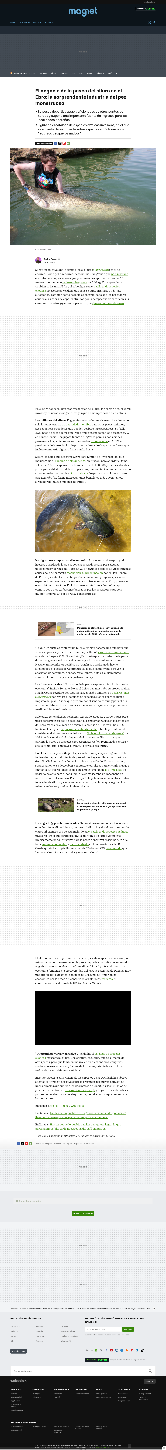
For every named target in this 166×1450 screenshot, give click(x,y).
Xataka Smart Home (16, 1405)
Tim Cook (43, 73)
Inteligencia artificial (69, 1336)
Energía (39, 1331)
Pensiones (64, 73)
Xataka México (17, 1426)
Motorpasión (101, 1393)
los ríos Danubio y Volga (80, 1090)
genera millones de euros (108, 303)
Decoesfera (122, 1397)
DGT (73, 73)
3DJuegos (36, 1393)
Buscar (150, 1371)
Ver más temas (18, 1351)
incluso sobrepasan (74, 282)
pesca (79, 1143)
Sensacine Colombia (58, 1431)
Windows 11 (66, 1341)
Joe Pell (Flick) (59, 1105)
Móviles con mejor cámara (101, 1308)
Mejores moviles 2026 (38, 1308)
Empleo (39, 1341)
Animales (90, 1143)
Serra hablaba (79, 473)
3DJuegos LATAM (39, 1426)
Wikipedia (77, 1105)
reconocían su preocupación (85, 573)
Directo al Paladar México (82, 1427)
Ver (84, 1213)
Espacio (64, 1326)
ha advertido (114, 848)
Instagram (117, 1350)
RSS (127, 1350)
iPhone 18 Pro (121, 1308)
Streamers (25, 22)
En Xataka (80, 625)
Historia (48, 22)
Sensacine (58, 1393)
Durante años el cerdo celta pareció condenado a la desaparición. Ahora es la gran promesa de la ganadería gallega (102, 806)
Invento (90, 73)
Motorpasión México (101, 1427)
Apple (13, 1336)
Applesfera (15, 1400)
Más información (102, 1447)
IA (116, 73)
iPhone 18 (100, 73)
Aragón (68, 1143)
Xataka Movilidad (68, 1331)
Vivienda (37, 22)
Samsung (40, 1336)
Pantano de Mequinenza (70, 461)
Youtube (111, 1350)
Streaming (15, 1326)
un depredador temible (76, 424)
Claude (83, 1308)
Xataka (14, 1393)
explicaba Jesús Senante (113, 652)
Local (58, 1143)
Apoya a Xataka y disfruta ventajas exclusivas (128, 1360)
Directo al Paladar (82, 1393)
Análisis (39, 1326)
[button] (51, 259)
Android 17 (72, 1308)
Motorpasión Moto (103, 1397)
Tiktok (142, 1350)
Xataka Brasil (16, 1430)
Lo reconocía (99, 441)
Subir (147, 1381)
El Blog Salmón (145, 1393)
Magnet (83, 12)
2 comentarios (45, 143)
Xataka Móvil (16, 1397)
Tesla (81, 73)
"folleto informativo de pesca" (105, 733)
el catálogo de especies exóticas (108, 831)
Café (110, 73)
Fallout (53, 73)
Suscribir (128, 1329)
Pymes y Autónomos (143, 1398)
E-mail (68, 143)
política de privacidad (120, 1334)
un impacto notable (54, 844)
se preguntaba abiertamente (79, 729)
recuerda (107, 979)
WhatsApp (96, 1350)
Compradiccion (123, 1400)
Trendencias (122, 1393)
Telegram (122, 1350)
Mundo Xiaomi (17, 1410)
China (33, 73)
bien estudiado (79, 844)
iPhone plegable (57, 1308)
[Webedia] (149, 2)
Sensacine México (61, 1426)
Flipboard (64, 143)
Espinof (57, 1397)
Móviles (14, 1331)
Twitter (149, 22)
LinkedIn (137, 1350)
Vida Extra (36, 1397)
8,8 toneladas (113, 769)
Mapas (13, 22)
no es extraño (119, 274)
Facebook (154, 22)
